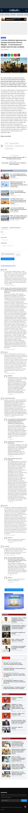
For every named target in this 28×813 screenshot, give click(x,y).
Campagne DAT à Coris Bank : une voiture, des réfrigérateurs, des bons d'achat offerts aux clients (14, 675)
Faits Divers (13, 14)
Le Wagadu (13, 747)
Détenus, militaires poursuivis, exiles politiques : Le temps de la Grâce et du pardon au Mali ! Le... (18, 758)
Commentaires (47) (8, 266)
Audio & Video (20, 14)
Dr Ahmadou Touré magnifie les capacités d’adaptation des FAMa (18, 648)
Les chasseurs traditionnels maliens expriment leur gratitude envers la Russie (18, 209)
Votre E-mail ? (4, 237)
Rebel (5, 269)
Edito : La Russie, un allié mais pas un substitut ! (17, 640)
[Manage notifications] (25, 807)
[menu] (1, 10)
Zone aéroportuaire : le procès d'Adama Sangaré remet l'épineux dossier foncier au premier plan (17, 743)
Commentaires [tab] (4, 227)
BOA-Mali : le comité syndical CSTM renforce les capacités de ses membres (13, 663)
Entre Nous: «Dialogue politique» (17, 698)
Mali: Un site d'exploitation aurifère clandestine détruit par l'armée (18, 192)
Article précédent (15, 155)
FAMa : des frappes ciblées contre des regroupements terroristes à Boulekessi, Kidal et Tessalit (18, 217)
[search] (26, 10)
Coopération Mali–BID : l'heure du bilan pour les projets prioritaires (14, 669)
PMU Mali (7, 14)
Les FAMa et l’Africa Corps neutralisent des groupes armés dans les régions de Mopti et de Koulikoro (18, 201)
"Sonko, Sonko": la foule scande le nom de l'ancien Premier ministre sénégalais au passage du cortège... (18, 766)
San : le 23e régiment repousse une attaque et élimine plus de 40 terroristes (18, 175)
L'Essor (11, 195)
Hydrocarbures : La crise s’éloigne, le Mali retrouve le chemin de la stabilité (18, 773)
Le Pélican (13, 642)
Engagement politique (14, 143)
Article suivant (13, 161)
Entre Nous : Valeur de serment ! (17, 728)
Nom (2, 232)
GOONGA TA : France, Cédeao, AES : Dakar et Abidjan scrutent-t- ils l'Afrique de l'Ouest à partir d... (18, 707)
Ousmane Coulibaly (9, 146)
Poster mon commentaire (7, 258)
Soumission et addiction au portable (18, 633)
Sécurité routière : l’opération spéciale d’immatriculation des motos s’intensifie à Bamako (18, 751)
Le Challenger (13, 700)
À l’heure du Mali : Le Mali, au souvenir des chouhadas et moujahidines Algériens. (18, 627)
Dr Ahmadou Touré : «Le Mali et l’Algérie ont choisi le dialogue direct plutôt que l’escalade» (18, 619)
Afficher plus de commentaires (13, 589)
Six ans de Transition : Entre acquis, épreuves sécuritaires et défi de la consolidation (18, 722)
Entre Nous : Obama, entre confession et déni (18, 714)
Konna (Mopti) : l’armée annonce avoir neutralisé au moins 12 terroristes (14, 163)
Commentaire (4, 243)
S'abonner (24, 800)
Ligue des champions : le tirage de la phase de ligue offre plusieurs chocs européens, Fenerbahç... (14, 688)
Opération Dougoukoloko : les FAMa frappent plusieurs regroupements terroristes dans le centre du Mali (18, 184)
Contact (2, 809)
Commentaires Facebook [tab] (14, 227)
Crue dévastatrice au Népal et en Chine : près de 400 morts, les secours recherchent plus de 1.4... (14, 682)
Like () (14, 285)
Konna (6, 143)
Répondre (9, 285)
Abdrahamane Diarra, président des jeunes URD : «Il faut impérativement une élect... (14, 158)
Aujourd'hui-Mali (14, 711)
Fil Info (2, 14)
